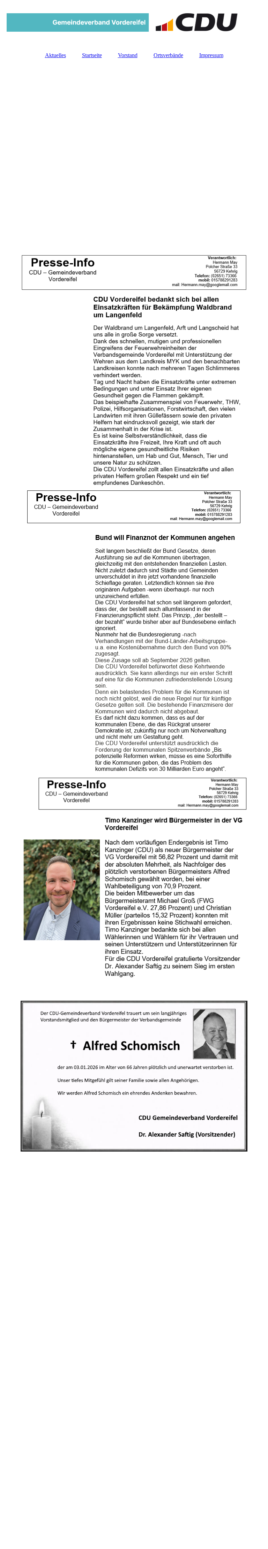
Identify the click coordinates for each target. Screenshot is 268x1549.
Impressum (211, 55)
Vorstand (127, 55)
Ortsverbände (168, 55)
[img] (134, 22)
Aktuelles (55, 55)
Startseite (92, 55)
